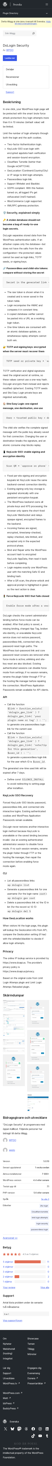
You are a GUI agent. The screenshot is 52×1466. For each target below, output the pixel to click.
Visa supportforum (12, 1320)
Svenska (14, 1421)
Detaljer (10, 69)
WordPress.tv (11, 1383)
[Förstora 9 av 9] (45, 1097)
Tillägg (30, 1348)
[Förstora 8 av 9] (45, 1068)
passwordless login (39, 1229)
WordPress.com (13, 1393)
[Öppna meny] (47, 4)
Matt (7, 1398)
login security (42, 1223)
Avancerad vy (10, 1237)
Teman (31, 1343)
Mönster (31, 1354)
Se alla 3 (45, 1199)
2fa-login (44, 1206)
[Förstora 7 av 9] (45, 1033)
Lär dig (6, 1368)
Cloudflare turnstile (40, 1212)
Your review (9, 1287)
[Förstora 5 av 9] (20, 1058)
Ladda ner (10, 58)
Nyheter (7, 1343)
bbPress (9, 1403)
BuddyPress (11, 1408)
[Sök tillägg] (33, 33)
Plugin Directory (10, 13)
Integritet (8, 1358)
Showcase (33, 1338)
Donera (32, 1378)
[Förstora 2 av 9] (20, 1018)
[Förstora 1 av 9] (20, 1004)
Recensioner (12, 76)
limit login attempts (40, 1217)
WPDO (9, 50)
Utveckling (11, 84)
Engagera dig (34, 1368)
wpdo (12, 1150)
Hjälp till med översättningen (33, 22)
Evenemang (33, 1373)
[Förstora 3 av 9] (20, 1043)
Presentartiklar (36, 1383)
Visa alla (44, 1287)
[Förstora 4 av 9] (20, 1051)
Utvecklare (8, 1378)
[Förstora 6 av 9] (45, 1004)
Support (10, 92)
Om (4, 1338)
